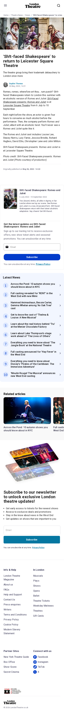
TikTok (41, 666)
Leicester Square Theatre (16, 105)
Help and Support (13, 594)
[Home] (32, 5)
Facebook (43, 656)
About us (8, 584)
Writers (7, 609)
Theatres (38, 610)
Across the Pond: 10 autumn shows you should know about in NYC (26, 429)
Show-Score (10, 666)
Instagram (43, 662)
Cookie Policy (11, 624)
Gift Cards (38, 615)
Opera (36, 590)
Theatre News (17, 15)
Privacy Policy (43, 264)
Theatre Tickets (41, 600)
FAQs (6, 589)
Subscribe (32, 257)
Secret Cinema (11, 672)
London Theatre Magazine (12, 577)
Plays (36, 580)
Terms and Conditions (15, 614)
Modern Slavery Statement (12, 631)
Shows (36, 585)
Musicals (38, 575)
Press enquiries (12, 604)
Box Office (9, 662)
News (27, 15)
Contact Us (9, 599)
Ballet (36, 595)
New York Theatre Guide (16, 656)
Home (6, 15)
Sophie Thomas (16, 84)
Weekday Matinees (43, 605)
